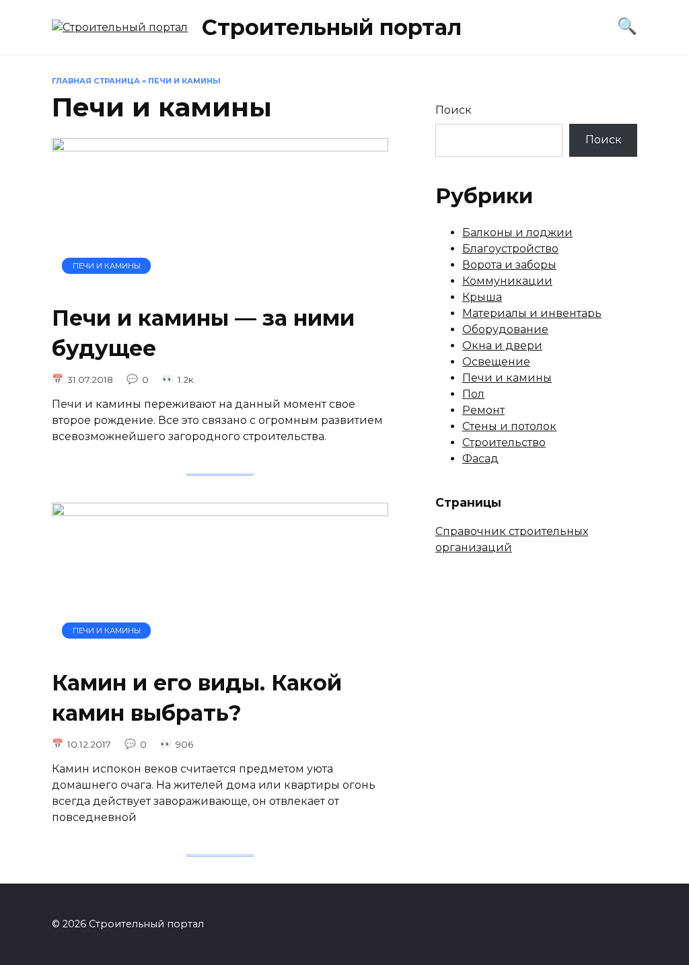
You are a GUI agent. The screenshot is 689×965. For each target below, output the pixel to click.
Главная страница (96, 80)
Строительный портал (332, 27)
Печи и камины (507, 377)
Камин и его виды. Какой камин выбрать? (197, 698)
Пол (473, 394)
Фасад (480, 458)
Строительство (504, 442)
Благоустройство (510, 248)
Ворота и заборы (509, 264)
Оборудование (505, 329)
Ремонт (483, 410)
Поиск (453, 110)
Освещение (496, 361)
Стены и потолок (509, 426)
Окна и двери (502, 345)
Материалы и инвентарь (532, 313)
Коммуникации (507, 281)
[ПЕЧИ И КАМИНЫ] (220, 284)
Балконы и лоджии (517, 232)
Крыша (482, 297)
